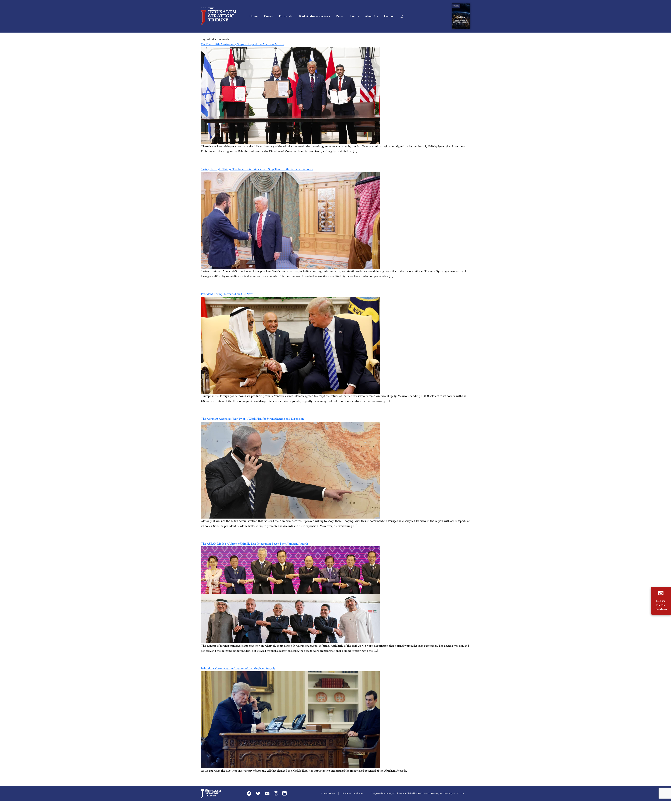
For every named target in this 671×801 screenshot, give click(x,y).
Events (354, 16)
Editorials (286, 16)
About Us (371, 16)
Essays (268, 16)
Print (339, 16)
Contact (389, 16)
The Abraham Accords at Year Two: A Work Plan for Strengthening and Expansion (252, 419)
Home (254, 16)
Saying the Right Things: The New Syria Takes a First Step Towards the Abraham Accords (257, 169)
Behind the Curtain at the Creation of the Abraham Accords (238, 668)
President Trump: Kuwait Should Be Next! (227, 294)
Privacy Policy (328, 793)
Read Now (461, 16)
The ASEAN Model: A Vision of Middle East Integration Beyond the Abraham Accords (254, 544)
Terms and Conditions (352, 793)
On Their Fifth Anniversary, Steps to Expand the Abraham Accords (242, 44)
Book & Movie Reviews (314, 16)
